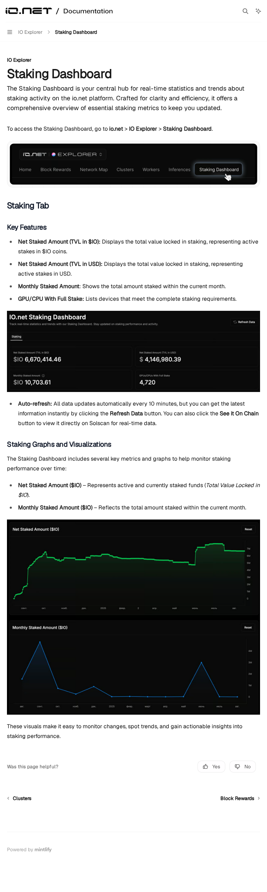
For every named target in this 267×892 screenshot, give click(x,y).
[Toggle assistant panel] (258, 11)
